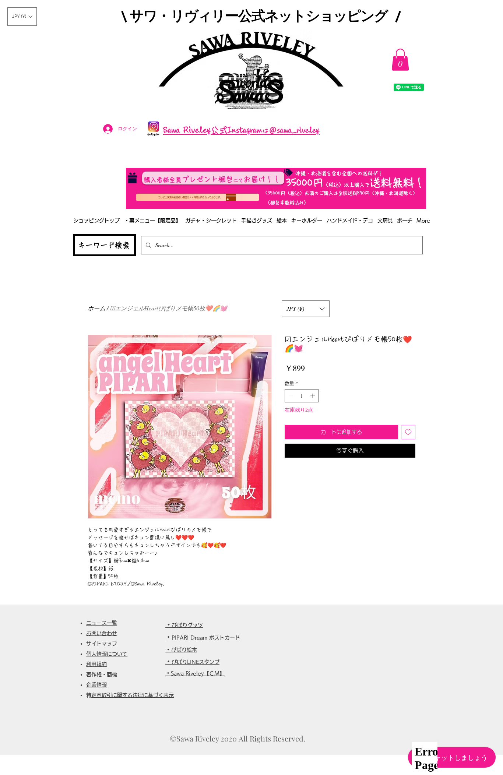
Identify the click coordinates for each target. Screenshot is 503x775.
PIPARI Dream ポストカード (206, 637)
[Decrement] (290, 396)
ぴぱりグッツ (187, 625)
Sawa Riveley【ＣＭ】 (198, 673)
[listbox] (22, 16)
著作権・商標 (101, 674)
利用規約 (96, 664)
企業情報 (96, 684)
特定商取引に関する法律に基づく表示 (132, 695)
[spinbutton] (302, 396)
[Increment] (313, 396)
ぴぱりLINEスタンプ (195, 662)
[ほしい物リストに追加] (408, 432)
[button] (22, 16)
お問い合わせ (101, 633)
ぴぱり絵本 (184, 649)
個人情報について (106, 653)
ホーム (96, 308)
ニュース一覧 (101, 623)
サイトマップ (101, 643)
